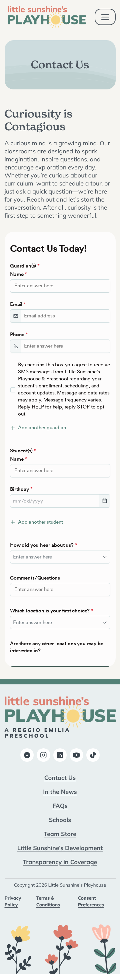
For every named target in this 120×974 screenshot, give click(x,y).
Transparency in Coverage (60, 862)
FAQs (60, 806)
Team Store (60, 834)
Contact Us (60, 777)
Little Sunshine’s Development (60, 848)
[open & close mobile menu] (105, 17)
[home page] (47, 17)
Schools (60, 820)
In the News (60, 792)
